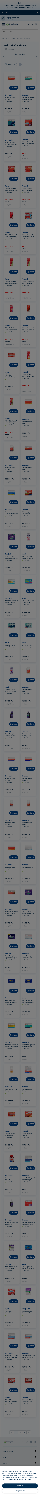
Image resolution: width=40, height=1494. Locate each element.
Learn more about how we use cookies (19, 1479)
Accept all (20, 1486)
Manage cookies (20, 1491)
